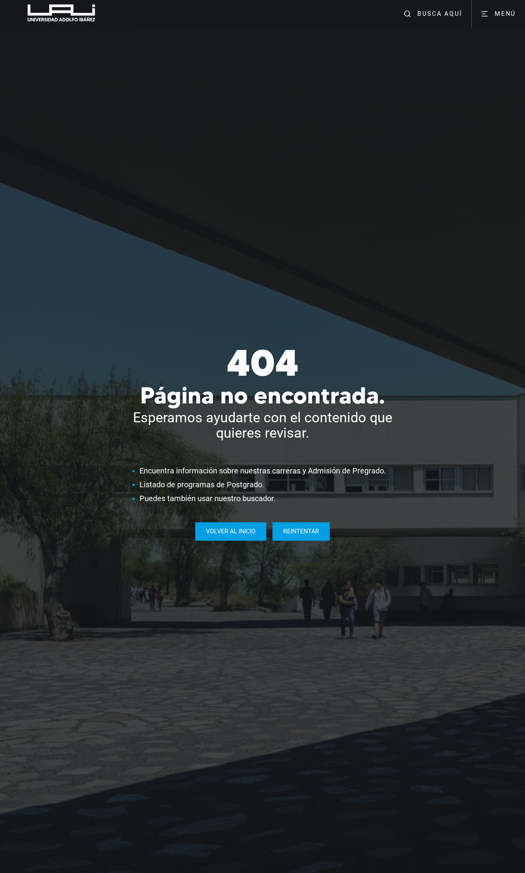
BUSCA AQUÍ (439, 13)
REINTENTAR (301, 531)
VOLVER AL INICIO (231, 531)
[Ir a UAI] (49, 14)
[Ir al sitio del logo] (98, 14)
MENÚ (505, 13)
